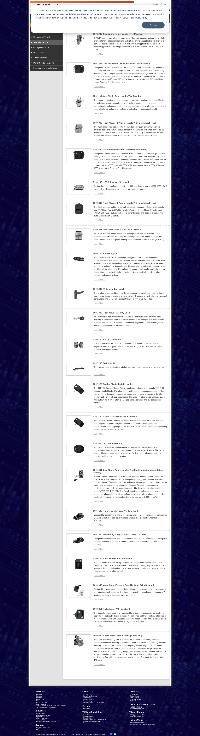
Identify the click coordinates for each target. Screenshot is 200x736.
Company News (135, 699)
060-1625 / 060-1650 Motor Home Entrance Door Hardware (121, 63)
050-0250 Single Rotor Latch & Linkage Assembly (117, 635)
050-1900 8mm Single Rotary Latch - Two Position (118, 34)
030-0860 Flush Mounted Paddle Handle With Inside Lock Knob (124, 123)
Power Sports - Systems (43, 63)
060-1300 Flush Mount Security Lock (111, 313)
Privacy (71, 734)
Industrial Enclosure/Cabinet (45, 68)
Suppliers (86, 723)
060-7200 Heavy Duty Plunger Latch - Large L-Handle (119, 534)
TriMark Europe (88, 716)
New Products (41, 704)
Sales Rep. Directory (90, 696)
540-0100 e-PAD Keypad (105, 253)
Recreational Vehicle (42, 37)
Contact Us (87, 694)
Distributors (87, 697)
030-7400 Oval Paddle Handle (107, 443)
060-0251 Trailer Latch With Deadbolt (111, 609)
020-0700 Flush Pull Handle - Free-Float (113, 558)
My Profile (86, 708)
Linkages (39, 697)
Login (155, 4)
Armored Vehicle (40, 58)
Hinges (38, 701)
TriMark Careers (135, 701)
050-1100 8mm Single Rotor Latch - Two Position (117, 96)
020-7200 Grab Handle (104, 363)
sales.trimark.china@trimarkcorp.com (142, 724)
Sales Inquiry (87, 701)
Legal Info (79, 734)
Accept (153, 25)
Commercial (134, 694)
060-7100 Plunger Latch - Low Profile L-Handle (116, 511)
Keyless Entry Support (43, 728)
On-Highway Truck (41, 47)
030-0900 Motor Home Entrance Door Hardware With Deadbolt (123, 585)
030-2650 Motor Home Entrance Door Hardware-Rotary (120, 149)
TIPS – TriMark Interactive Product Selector (50, 706)
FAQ (37, 729)
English (164, 4)
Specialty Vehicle (40, 42)
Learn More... (99, 54)
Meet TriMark (134, 697)
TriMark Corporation (89, 715)
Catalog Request (89, 699)
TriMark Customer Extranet (92, 721)
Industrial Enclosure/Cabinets (46, 721)
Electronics (40, 699)
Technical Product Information (46, 707)
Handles (39, 696)
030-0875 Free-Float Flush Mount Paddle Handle (117, 230)
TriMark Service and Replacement (94, 719)
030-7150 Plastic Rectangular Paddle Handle (115, 416)
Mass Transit (39, 53)
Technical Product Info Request (93, 702)
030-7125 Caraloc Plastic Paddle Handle (113, 384)
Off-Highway (40, 713)
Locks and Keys (41, 702)
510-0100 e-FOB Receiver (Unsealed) (111, 182)
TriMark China (87, 718)
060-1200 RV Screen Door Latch (109, 289)
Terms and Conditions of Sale (95, 734)
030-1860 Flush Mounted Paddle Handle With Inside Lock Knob (124, 203)
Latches (39, 694)
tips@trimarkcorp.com (137, 708)
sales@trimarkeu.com (137, 716)
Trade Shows (134, 696)
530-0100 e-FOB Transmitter (107, 339)
